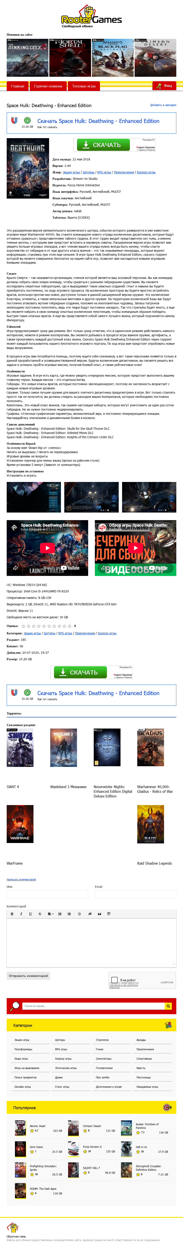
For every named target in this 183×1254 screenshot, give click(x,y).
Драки (59, 1077)
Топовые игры (84, 86)
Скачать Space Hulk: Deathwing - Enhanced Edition (98, 120)
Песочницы (144, 1077)
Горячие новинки (48, 86)
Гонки (99, 1049)
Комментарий (16, 906)
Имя (9, 886)
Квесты (141, 1068)
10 (69, 626)
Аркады (141, 1040)
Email (98, 886)
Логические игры (66, 1068)
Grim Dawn (36, 1147)
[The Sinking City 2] (27, 58)
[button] (12, 914)
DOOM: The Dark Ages (43, 1188)
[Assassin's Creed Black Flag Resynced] (113, 58)
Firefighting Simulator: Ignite (43, 1167)
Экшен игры (71, 172)
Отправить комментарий (28, 976)
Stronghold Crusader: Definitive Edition (148, 1167)
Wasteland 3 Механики (68, 786)
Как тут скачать (47, 127)
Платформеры (23, 1049)
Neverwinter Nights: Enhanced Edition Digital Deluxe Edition (113, 791)
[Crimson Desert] (155, 58)
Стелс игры (62, 1086)
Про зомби (102, 1077)
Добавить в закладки (162, 105)
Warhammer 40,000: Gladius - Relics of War (155, 789)
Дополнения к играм (109, 1086)
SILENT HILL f (91, 1168)
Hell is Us (141, 1147)
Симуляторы (103, 1058)
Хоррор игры (146, 172)
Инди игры (21, 1058)
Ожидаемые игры (147, 1086)
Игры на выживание (27, 1068)
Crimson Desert (92, 1126)
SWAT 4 (13, 786)
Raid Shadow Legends (154, 863)
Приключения (124, 172)
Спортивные (144, 1058)
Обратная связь (16, 1236)
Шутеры (88, 172)
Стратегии (102, 1040)
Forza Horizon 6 (92, 1146)
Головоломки (104, 1068)
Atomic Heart (37, 1126)
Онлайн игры (23, 1086)
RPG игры (104, 172)
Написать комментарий (21, 879)
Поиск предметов (25, 1077)
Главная (17, 86)
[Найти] (168, 1006)
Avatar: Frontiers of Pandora (147, 1125)
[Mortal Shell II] (70, 58)
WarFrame (15, 863)
